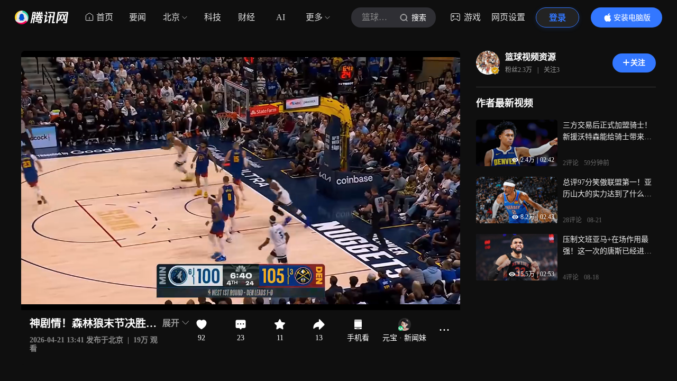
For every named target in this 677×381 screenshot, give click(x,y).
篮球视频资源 (530, 56)
